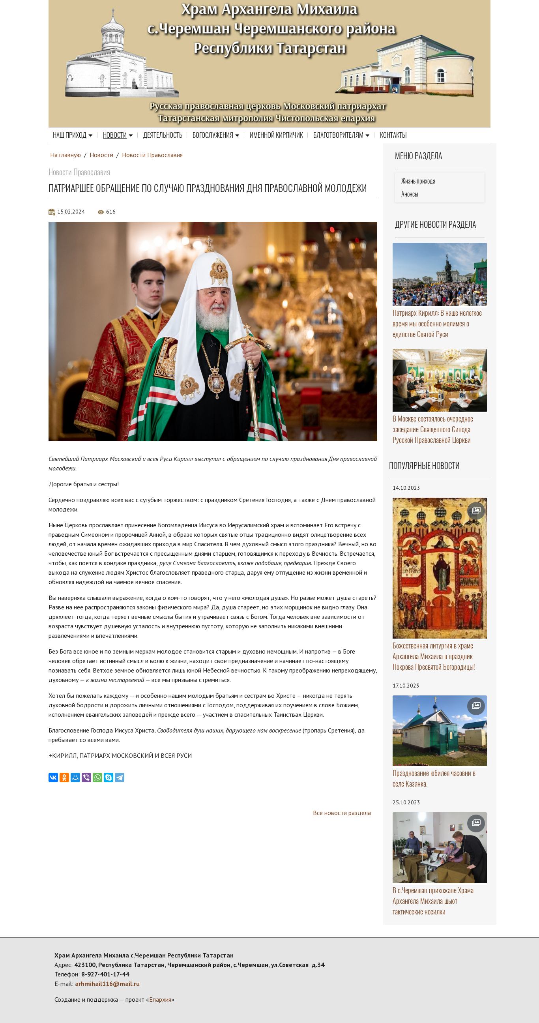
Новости (115, 135)
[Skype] (108, 777)
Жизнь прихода (418, 181)
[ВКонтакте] (53, 777)
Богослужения (213, 135)
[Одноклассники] (64, 777)
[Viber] (86, 777)
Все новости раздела (342, 813)
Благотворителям (338, 135)
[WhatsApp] (97, 777)
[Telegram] (119, 777)
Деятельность (162, 135)
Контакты (393, 135)
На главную (65, 155)
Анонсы (409, 194)
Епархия (160, 999)
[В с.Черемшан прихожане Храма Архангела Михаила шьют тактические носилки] (440, 847)
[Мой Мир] (75, 777)
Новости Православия (152, 155)
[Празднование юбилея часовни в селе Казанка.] (440, 730)
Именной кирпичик (276, 135)
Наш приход (69, 135)
